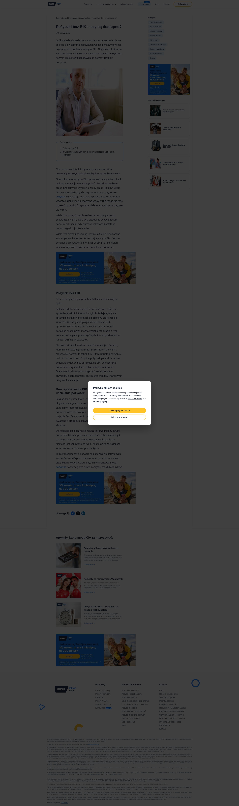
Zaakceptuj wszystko (119, 410)
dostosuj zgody (100, 401)
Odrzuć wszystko (119, 417)
